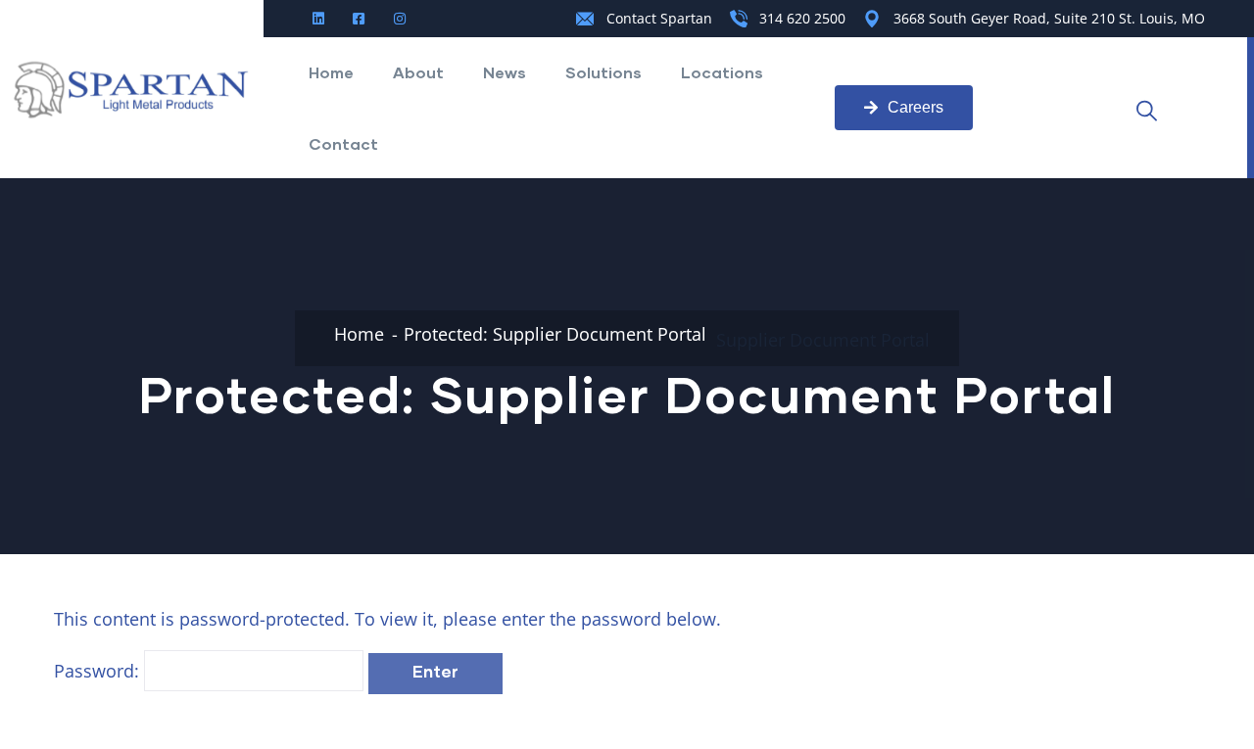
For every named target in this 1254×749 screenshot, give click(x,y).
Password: (99, 670)
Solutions (603, 72)
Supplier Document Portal (823, 339)
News (504, 72)
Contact (343, 143)
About (418, 72)
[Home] (132, 89)
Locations (722, 72)
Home (331, 72)
